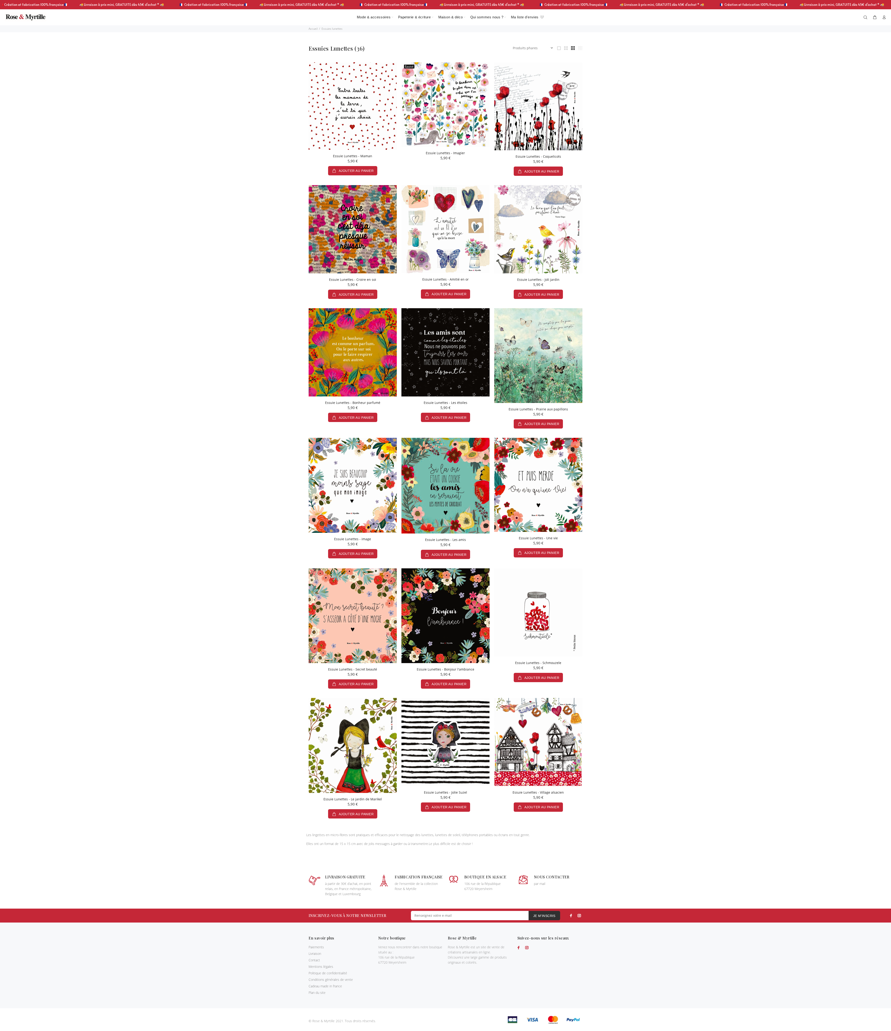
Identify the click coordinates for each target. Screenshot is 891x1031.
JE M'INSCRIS (544, 916)
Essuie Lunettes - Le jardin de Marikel (352, 799)
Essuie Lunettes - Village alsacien (538, 792)
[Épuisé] (445, 104)
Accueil (313, 29)
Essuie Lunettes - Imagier (445, 153)
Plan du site (317, 992)
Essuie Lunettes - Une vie (538, 538)
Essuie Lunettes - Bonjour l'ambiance (445, 669)
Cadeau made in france (325, 986)
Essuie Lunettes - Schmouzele (538, 663)
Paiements (316, 947)
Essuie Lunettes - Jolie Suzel (445, 792)
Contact (314, 960)
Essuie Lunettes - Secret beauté (352, 669)
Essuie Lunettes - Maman (352, 156)
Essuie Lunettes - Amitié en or (445, 279)
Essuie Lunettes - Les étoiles (445, 402)
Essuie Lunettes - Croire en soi (352, 279)
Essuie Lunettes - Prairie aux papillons (538, 409)
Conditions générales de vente (331, 979)
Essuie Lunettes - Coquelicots (538, 156)
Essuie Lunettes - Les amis (445, 539)
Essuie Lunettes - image (352, 539)
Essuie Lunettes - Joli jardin (538, 279)
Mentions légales (321, 966)
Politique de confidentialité (328, 973)
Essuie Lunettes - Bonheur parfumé (352, 402)
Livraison (315, 953)
